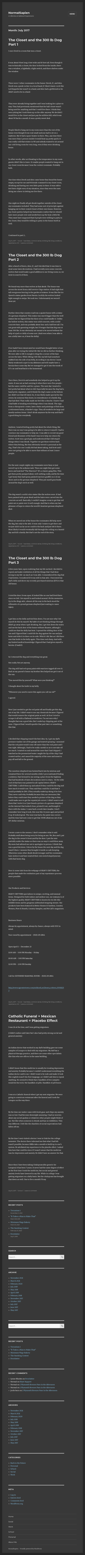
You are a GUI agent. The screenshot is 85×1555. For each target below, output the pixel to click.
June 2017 (14, 1307)
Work (12, 1475)
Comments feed (17, 1501)
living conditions (56, 241)
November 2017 (16, 1298)
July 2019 (14, 1287)
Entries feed (15, 1498)
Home (10, 1517)
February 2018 (16, 1295)
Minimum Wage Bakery (20, 1222)
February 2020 (16, 1284)
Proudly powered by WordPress (31, 1549)
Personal (14, 1466)
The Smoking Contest (19, 1228)
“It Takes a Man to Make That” (23, 1216)
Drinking (45, 241)
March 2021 (15, 1281)
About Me (12, 1542)
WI (18, 243)
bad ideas (27, 241)
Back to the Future (18, 1463)
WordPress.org (16, 1504)
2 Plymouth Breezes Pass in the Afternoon (37, 1385)
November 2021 (16, 1278)
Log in (13, 1495)
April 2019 (14, 1293)
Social (20, 241)
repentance (12, 243)
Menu (72, 14)
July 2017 (14, 1304)
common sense (36, 241)
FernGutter (15, 1234)
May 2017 (14, 1310)
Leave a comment (27, 243)
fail (49, 241)
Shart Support (25, 1382)
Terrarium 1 (15, 1210)
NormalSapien (19, 13)
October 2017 (15, 1301)
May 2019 (14, 1290)
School (20, 1190)
